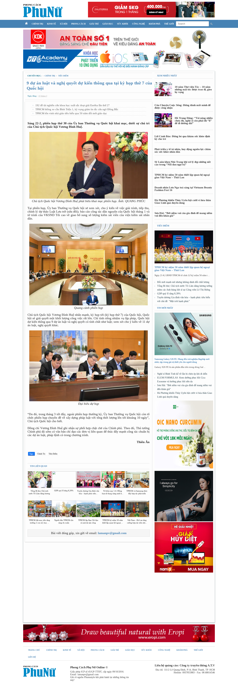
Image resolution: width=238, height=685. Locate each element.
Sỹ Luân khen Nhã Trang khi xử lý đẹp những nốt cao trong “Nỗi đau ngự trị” (183, 163)
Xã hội (63, 24)
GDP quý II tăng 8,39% (169, 293)
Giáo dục (107, 24)
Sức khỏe (122, 24)
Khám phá (154, 24)
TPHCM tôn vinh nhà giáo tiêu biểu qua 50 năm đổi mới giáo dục (71, 113)
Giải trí (94, 24)
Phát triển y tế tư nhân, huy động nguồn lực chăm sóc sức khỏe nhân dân (183, 150)
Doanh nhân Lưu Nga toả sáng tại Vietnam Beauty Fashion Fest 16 (183, 188)
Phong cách (78, 24)
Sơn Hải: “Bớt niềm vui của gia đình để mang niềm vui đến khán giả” (183, 214)
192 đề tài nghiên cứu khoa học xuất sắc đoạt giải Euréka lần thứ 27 (72, 105)
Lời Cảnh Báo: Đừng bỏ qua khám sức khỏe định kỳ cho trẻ (182, 137)
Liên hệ (32, 657)
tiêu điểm (63, 76)
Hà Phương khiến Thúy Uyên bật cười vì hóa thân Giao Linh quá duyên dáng (183, 201)
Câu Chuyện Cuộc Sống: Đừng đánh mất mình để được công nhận (183, 106)
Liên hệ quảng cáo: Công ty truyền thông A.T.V (185, 665)
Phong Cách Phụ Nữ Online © (89, 667)
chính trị (50, 76)
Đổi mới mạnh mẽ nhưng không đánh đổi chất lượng (183, 282)
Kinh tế (51, 24)
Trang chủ (34, 650)
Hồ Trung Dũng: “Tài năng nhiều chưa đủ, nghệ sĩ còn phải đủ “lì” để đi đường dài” (194, 121)
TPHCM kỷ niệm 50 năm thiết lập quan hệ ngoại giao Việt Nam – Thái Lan (182, 176)
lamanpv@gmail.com (112, 533)
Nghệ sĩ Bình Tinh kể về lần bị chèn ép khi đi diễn (182, 374)
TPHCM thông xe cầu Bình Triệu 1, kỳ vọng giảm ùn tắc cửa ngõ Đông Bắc (76, 109)
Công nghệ (138, 24)
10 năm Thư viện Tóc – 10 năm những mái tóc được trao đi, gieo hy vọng (193, 89)
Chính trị (37, 24)
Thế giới (169, 24)
